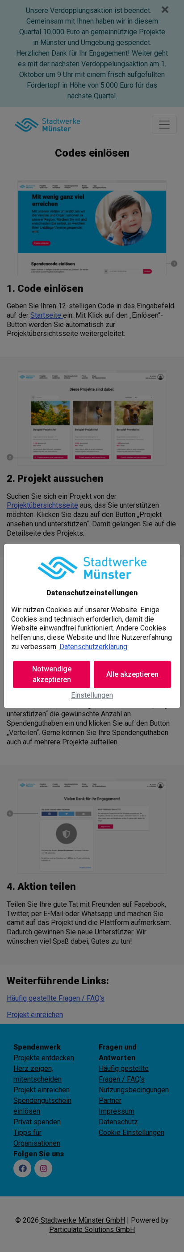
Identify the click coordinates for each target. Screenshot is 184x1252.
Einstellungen (92, 695)
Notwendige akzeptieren (51, 674)
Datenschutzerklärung (93, 646)
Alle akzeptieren (132, 674)
